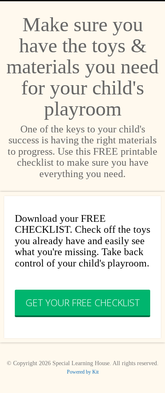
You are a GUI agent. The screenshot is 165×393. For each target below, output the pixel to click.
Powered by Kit (83, 372)
